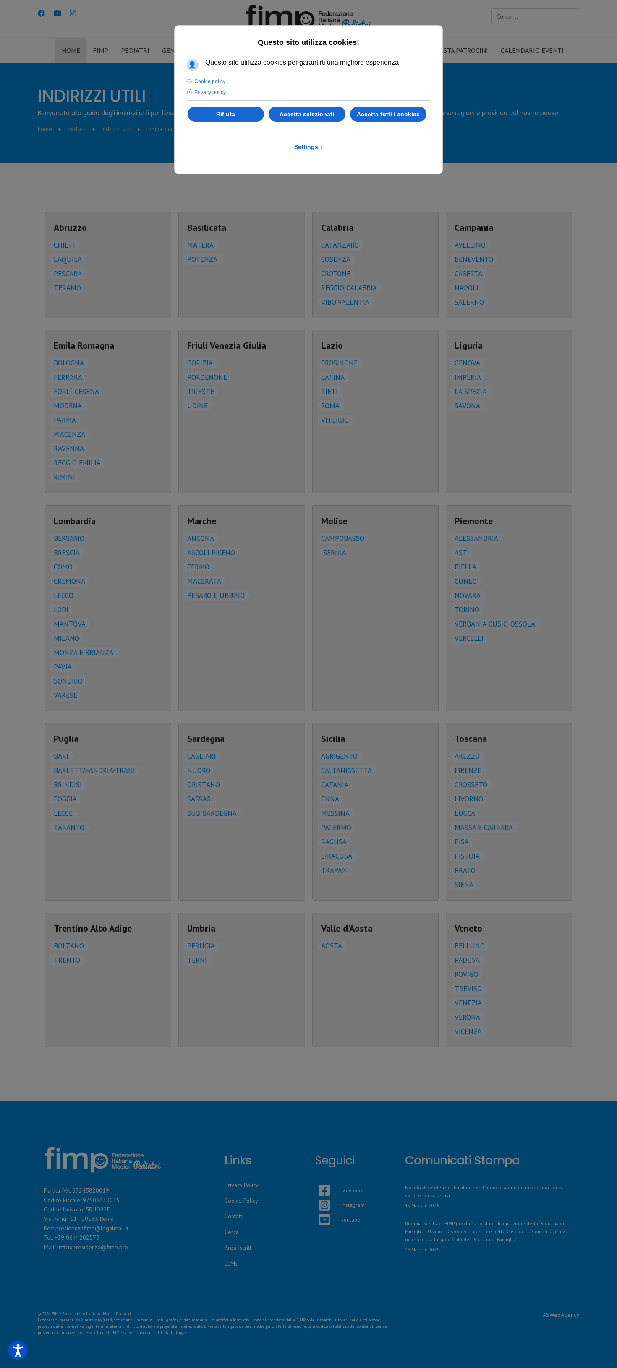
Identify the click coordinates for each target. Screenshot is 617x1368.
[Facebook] (41, 13)
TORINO (467, 609)
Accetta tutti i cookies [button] (388, 114)
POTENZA (202, 259)
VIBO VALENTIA (345, 302)
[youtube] (319, 1210)
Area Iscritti (239, 1247)
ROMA (330, 405)
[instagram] (319, 1195)
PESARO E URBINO (216, 595)
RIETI (329, 391)
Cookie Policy (241, 1200)
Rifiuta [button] (225, 114)
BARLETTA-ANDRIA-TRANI (94, 770)
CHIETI (64, 245)
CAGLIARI (201, 756)
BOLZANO (69, 945)
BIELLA (465, 567)
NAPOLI (466, 287)
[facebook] (319, 1180)
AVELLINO (470, 245)
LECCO (63, 595)
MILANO (66, 638)
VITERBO (335, 420)
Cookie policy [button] (209, 81)
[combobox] (535, 16)
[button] (17, 1350)
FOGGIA (65, 799)
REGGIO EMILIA (77, 462)
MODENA (68, 405)
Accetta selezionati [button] (307, 114)
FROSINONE (339, 363)
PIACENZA (69, 434)
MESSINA (335, 813)
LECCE (63, 813)
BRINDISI (68, 784)
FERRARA (68, 377)
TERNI (197, 960)
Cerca (232, 1232)
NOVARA (468, 595)
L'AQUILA (68, 259)
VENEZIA (468, 1003)
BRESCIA (67, 552)
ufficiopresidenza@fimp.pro (92, 1247)
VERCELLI (469, 638)
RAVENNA (69, 448)
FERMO (198, 567)
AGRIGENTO (339, 756)
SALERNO (469, 302)
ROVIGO (466, 974)
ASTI (462, 552)
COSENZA (335, 259)
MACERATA (204, 581)
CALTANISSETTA (346, 770)
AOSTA (331, 945)
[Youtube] (57, 13)
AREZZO (467, 756)
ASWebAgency (561, 1314)
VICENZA (468, 1031)
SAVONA (467, 405)
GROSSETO (471, 784)
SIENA (464, 884)
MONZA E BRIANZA (83, 652)
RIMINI (64, 477)
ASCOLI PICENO (211, 552)
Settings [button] (308, 147)
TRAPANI (335, 870)
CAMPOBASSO (342, 538)
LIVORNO (469, 799)
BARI (61, 756)
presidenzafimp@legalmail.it (91, 1228)
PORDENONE (207, 377)
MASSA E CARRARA (484, 827)
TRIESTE (200, 391)
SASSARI (200, 799)
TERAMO (67, 287)
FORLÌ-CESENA (76, 391)
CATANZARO (340, 245)
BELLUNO (470, 945)
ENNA (330, 799)
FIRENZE (468, 770)
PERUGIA (201, 945)
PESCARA (68, 273)
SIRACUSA (336, 856)
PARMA (65, 420)
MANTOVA (70, 624)
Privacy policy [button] (210, 92)
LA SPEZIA (470, 391)
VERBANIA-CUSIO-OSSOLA (495, 624)
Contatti (234, 1216)
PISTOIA (467, 856)
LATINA (333, 377)
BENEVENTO (474, 259)
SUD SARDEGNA (212, 813)
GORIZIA (200, 363)
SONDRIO (68, 681)
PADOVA (467, 960)
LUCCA (465, 813)
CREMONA (69, 581)
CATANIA (334, 784)
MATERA (200, 245)
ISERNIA (333, 552)
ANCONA (200, 538)
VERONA (467, 1017)
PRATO (465, 870)
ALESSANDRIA (476, 538)
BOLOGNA (69, 363)
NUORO (198, 770)
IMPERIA (468, 377)
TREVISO (468, 988)
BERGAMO (69, 538)
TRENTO (67, 960)
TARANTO (69, 827)
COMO (63, 567)
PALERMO (336, 827)
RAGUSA (334, 841)
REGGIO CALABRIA (349, 287)
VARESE (65, 695)
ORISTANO (203, 784)
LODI (61, 609)
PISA (462, 841)
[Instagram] (73, 13)
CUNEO (466, 581)
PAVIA (63, 666)
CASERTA (468, 273)
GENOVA (467, 363)
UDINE (197, 405)
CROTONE (335, 273)
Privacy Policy (242, 1185)
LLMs (231, 1263)
